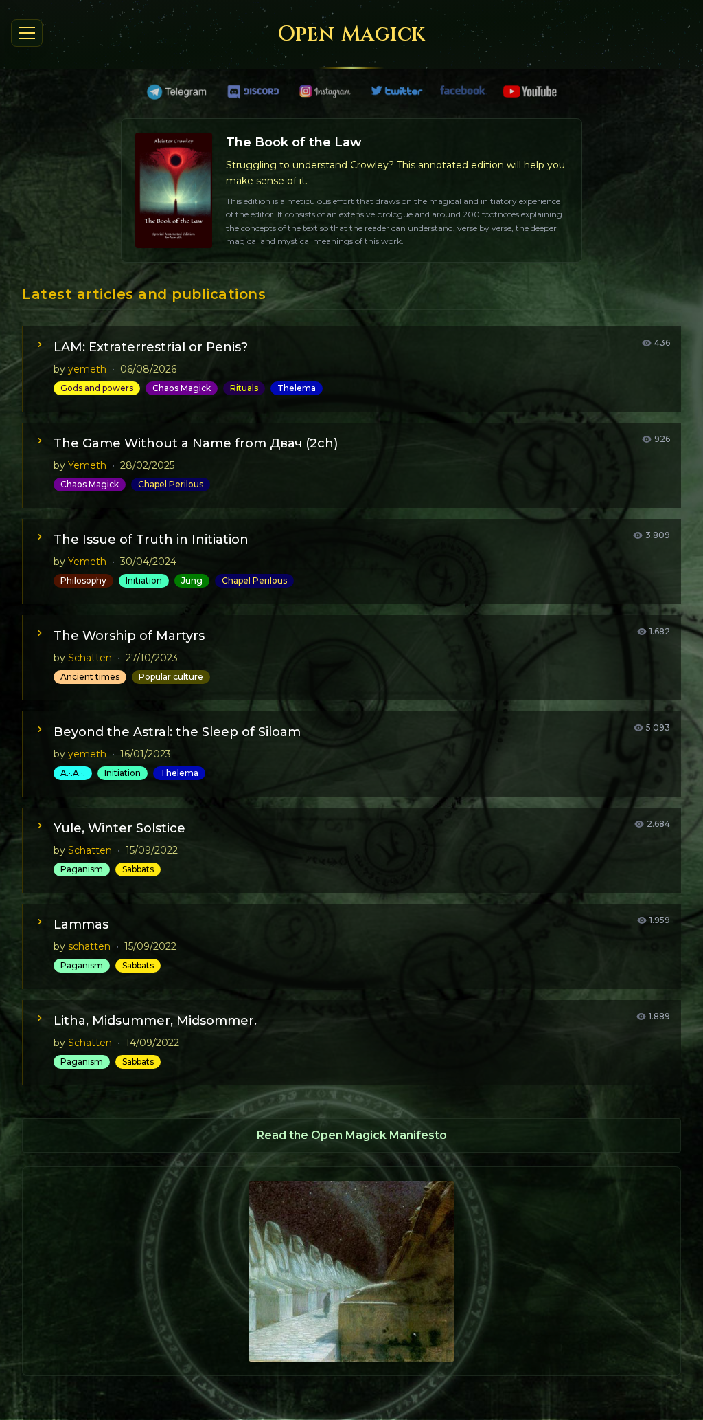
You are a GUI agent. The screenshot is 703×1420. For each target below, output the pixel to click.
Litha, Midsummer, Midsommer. (155, 1020)
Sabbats (138, 869)
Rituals (244, 388)
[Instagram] (325, 92)
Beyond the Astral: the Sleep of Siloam (177, 732)
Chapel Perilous (170, 484)
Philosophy (83, 580)
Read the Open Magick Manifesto (352, 1135)
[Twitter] (397, 92)
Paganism (81, 869)
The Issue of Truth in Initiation (151, 539)
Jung (192, 580)
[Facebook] (463, 92)
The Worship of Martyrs (129, 635)
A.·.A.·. (72, 773)
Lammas (81, 924)
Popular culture (171, 677)
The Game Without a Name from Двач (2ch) (196, 443)
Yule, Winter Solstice (119, 828)
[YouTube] (529, 92)
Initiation (144, 580)
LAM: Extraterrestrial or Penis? (151, 347)
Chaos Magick (181, 388)
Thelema (296, 388)
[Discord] (253, 92)
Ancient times (89, 677)
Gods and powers (96, 388)
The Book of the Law (294, 142)
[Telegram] (178, 92)
